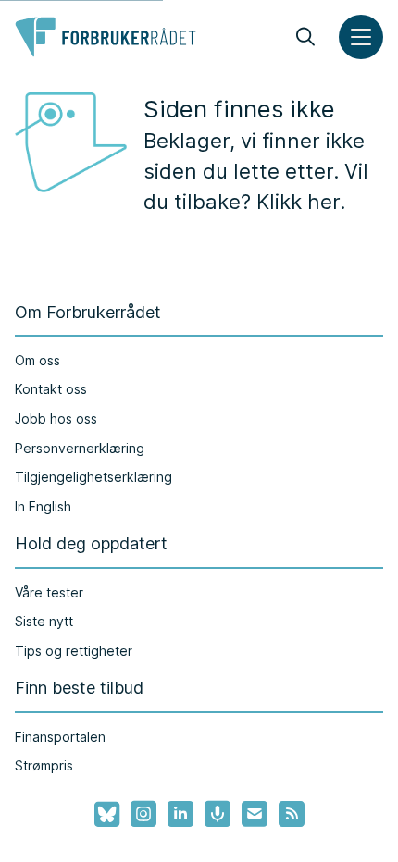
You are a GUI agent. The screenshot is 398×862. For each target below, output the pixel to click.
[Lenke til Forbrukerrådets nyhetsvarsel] (254, 814)
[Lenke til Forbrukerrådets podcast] (217, 814)
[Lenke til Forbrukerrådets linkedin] (180, 814)
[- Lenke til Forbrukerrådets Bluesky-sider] (101, 815)
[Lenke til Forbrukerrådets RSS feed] (292, 814)
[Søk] (305, 37)
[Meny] (361, 37)
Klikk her (298, 202)
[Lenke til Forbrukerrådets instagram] (143, 814)
